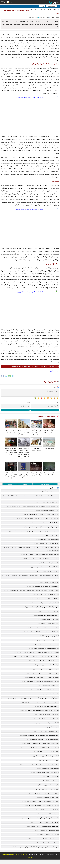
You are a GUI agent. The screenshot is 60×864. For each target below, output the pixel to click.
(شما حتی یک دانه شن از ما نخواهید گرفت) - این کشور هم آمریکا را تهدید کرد (42, 747)
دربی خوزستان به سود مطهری (52, 535)
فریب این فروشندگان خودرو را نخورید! (50, 768)
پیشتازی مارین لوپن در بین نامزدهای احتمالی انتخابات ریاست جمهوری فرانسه (42, 554)
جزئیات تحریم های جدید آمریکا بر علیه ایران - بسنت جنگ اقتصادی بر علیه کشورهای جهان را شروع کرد (37, 656)
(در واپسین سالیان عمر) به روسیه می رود (50, 834)
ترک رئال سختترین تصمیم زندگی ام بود (50, 491)
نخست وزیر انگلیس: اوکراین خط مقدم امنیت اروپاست (47, 843)
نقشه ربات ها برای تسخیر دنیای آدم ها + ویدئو (49, 719)
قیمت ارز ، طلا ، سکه (45, 484)
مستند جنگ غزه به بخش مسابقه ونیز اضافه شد (49, 474)
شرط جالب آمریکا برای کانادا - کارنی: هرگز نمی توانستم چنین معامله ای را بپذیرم (42, 514)
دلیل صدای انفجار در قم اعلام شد (52, 611)
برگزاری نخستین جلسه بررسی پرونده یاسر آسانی (48, 785)
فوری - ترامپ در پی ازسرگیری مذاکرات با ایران (49, 760)
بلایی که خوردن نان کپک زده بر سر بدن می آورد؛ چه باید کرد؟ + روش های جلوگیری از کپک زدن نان (37, 518)
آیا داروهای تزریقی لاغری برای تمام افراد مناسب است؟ (47, 636)
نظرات (54, 387)
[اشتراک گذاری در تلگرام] (13, 377)
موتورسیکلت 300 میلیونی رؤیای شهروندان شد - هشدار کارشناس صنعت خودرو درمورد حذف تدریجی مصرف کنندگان (34, 590)
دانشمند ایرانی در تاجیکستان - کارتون (36, 449)
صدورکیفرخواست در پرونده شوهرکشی (10, 431)
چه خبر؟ (12, 2)
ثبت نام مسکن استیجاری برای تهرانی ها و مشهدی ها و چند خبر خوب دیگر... (24, 432)
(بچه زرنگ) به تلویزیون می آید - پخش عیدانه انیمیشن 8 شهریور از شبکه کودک (11, 451)
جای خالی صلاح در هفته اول (52, 776)
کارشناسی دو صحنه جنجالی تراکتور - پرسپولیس (48, 615)
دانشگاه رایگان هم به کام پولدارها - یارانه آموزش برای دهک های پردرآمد (44, 567)
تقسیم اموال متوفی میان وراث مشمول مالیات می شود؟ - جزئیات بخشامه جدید (42, 735)
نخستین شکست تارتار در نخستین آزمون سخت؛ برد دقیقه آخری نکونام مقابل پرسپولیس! (40, 702)
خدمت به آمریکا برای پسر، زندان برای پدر (50, 797)
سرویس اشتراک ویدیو (16, 854)
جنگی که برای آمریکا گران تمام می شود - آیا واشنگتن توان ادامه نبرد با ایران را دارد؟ (41, 607)
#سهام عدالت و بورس (51, 6)
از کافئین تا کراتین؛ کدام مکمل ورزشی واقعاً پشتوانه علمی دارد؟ (45, 586)
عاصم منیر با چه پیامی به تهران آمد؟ (51, 781)
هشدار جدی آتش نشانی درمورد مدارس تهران (49, 563)
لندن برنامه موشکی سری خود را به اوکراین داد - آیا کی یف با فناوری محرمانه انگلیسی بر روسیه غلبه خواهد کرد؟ (35, 506)
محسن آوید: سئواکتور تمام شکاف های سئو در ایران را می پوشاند (45, 839)
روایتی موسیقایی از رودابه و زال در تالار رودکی (36, 474)
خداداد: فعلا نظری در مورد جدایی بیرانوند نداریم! (48, 594)
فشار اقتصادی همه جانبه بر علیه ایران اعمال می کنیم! (48, 640)
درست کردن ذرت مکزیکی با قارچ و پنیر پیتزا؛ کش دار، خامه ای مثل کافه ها (43, 801)
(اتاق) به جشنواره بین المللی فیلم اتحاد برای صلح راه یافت (49, 432)
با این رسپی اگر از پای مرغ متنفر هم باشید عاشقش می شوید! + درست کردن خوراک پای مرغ (39, 652)
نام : (58, 402)
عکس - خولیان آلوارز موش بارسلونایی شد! (50, 502)
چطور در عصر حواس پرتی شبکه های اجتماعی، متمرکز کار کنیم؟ (36, 432)
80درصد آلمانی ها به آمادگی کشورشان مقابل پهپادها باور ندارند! (45, 644)
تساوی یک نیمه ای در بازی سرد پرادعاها (50, 727)
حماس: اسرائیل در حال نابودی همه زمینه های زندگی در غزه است (45, 661)
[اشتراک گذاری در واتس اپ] (9, 377)
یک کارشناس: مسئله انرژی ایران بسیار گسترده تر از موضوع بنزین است (44, 599)
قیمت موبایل (25, 484)
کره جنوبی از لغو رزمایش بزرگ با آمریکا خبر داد (49, 543)
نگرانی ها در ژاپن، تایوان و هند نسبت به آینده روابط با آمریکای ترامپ (44, 805)
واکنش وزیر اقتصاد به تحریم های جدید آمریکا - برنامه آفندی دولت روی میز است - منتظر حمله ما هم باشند (36, 531)
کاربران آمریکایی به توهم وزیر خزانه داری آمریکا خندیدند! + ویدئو (45, 628)
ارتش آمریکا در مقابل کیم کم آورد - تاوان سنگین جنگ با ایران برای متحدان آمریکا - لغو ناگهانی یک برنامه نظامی (35, 847)
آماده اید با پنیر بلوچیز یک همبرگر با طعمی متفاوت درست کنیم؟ (45, 739)
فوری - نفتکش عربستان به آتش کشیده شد (49, 830)
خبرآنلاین (52, 371)
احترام (35, 260)
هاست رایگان (5, 854)
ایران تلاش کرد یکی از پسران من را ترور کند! (49, 706)
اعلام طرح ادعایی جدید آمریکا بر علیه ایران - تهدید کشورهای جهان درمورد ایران (42, 632)
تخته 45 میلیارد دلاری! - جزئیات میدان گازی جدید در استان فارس (45, 603)
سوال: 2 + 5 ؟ (26, 402)
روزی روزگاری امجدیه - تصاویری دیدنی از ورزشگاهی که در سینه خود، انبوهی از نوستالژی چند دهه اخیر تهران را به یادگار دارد (23, 453)
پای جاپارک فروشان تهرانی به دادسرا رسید (50, 539)
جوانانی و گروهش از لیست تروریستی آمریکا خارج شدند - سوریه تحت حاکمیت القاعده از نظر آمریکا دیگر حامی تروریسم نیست (32, 575)
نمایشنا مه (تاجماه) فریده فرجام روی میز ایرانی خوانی (24, 475)
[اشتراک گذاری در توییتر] (6, 377)
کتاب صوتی (30, 857)
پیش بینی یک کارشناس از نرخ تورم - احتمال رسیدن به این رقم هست (44, 677)
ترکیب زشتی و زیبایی (49, 448)
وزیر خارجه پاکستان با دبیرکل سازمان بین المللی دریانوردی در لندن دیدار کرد (42, 743)
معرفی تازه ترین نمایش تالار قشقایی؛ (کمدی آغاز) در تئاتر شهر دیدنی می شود (11, 476)
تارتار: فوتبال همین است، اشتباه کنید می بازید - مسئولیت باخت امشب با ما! (42, 558)
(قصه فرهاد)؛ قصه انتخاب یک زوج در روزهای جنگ (48, 814)
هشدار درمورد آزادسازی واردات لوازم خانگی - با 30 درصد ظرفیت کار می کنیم (42, 818)
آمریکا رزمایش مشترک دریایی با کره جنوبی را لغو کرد (47, 822)
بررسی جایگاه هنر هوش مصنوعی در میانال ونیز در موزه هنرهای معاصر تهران (43, 789)
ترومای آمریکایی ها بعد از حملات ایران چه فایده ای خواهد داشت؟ (45, 665)
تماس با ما (26, 854)
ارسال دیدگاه (30, 410)
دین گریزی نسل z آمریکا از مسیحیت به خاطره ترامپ (47, 690)
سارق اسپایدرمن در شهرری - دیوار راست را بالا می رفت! (47, 571)
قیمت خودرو (10, 484)
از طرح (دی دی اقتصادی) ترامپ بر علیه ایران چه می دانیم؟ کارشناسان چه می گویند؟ (41, 527)
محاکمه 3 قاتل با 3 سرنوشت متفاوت (51, 619)
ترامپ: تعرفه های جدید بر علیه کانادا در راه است (48, 669)
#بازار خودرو (42, 6)
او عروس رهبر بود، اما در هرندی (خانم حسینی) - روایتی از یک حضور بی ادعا (43, 793)
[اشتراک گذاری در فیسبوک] (2, 377)
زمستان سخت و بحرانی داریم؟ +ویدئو (50, 623)
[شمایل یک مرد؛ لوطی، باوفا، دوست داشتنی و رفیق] (30, 115)
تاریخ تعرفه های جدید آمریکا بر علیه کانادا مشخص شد (47, 772)
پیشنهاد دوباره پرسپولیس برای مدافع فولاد (50, 810)
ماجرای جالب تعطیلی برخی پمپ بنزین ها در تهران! (48, 523)
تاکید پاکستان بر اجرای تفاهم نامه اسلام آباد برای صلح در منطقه (45, 723)
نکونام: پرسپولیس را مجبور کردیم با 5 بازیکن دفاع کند (47, 582)
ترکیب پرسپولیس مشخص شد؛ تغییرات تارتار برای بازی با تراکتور (45, 826)
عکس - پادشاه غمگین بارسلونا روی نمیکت (50, 510)
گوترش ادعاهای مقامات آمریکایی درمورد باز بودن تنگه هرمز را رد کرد (44, 756)
